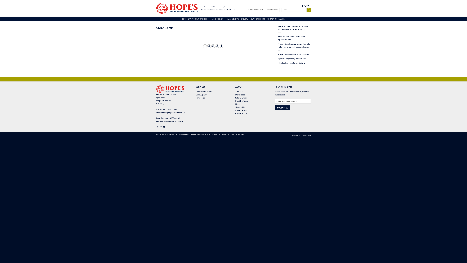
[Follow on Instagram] (305, 6)
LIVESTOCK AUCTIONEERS (198, 19)
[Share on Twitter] (209, 46)
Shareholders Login (255, 9)
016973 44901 (173, 118)
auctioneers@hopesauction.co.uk (170, 112)
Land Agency (201, 95)
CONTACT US (271, 19)
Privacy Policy (241, 110)
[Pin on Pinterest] (217, 46)
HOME (184, 19)
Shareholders (272, 9)
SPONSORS (260, 19)
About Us (239, 91)
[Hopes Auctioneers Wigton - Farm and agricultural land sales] (177, 8)
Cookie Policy (241, 113)
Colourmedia (306, 135)
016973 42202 (173, 109)
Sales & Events (241, 98)
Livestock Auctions (204, 91)
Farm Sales (200, 98)
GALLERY (244, 19)
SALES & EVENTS (233, 19)
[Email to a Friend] (213, 46)
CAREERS (282, 19)
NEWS (252, 19)
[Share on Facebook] (205, 46)
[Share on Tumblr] (221, 46)
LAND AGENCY (217, 19)
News (237, 104)
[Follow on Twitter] (308, 6)
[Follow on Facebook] (303, 6)
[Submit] (309, 10)
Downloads (240, 95)
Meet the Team (241, 101)
